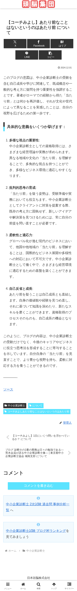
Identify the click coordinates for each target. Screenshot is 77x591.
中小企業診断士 (16, 405)
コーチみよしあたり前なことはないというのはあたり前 (38, 411)
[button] (50, 55)
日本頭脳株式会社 (38, 577)
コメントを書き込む (38, 485)
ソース (8, 389)
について (37, 405)
